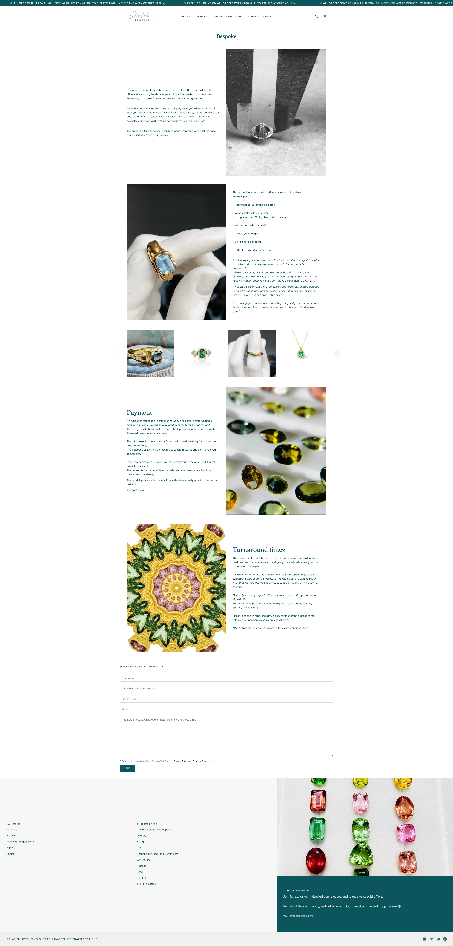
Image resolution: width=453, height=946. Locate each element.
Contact (10, 853)
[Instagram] (445, 939)
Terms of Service (201, 761)
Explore (10, 847)
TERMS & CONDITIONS (150, 884)
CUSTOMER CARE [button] (147, 824)
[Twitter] (431, 939)
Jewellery (11, 829)
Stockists (142, 878)
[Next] (337, 353)
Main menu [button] (13, 824)
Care (139, 847)
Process (141, 865)
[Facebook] (424, 939)
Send (127, 768)
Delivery (141, 835)
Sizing (140, 841)
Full (135, 490)
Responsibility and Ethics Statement (157, 853)
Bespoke (11, 835)
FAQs (140, 871)
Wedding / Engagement (20, 841)
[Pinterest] (438, 939)
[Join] (442, 916)
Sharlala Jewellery (22, 939)
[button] (185, 16)
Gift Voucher (144, 859)
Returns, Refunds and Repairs (154, 829)
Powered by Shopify (85, 939)
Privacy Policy (181, 761)
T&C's (46, 939)
